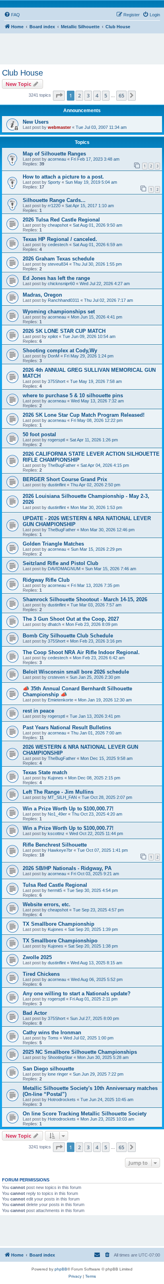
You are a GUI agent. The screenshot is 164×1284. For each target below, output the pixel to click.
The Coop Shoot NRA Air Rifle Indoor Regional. (81, 652)
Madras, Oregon (42, 295)
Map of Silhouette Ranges (54, 154)
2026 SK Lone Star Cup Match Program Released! (83, 415)
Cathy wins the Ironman (52, 1032)
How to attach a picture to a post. (63, 177)
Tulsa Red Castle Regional (55, 885)
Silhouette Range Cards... (54, 200)
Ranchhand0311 (63, 300)
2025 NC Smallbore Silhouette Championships (80, 1052)
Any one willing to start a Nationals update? (77, 994)
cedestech (58, 244)
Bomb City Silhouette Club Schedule (68, 636)
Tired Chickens (41, 974)
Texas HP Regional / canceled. (60, 239)
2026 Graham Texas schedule (58, 259)
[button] (59, 95)
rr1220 (54, 205)
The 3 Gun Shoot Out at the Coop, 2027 (71, 619)
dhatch (54, 624)
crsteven (56, 677)
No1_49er (57, 814)
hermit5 (55, 890)
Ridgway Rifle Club (46, 580)
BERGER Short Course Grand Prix (65, 479)
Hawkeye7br (60, 850)
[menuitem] (12, 14)
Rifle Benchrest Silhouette (55, 845)
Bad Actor (35, 1013)
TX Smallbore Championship (58, 924)
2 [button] (79, 95)
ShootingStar (60, 1057)
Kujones (55, 777)
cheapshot (58, 225)
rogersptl (56, 439)
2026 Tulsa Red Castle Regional (61, 220)
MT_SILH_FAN (62, 797)
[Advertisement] (84, 45)
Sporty (54, 182)
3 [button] (88, 95)
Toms (53, 1037)
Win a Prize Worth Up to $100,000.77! (68, 809)
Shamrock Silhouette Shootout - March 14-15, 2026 (85, 599)
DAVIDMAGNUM (64, 568)
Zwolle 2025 (37, 957)
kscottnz (56, 833)
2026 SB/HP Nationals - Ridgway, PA (67, 868)
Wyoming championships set (59, 312)
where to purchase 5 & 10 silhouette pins (73, 395)
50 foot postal (39, 434)
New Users (36, 122)
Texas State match (45, 772)
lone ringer (58, 1074)
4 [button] (97, 95)
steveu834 (58, 264)
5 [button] (105, 95)
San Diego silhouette (48, 1069)
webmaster (59, 127)
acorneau (57, 159)
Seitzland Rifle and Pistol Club (60, 563)
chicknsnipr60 (61, 283)
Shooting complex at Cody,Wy (60, 351)
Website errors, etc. (46, 904)
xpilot (53, 336)
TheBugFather (62, 465)
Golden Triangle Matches (53, 544)
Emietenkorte (60, 699)
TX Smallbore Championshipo (60, 941)
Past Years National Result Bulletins (67, 727)
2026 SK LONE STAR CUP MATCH (64, 331)
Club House (22, 72)
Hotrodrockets (62, 1099)
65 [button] (121, 95)
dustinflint (57, 484)
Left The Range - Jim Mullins (58, 792)
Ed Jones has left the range (56, 278)
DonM (53, 356)
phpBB (61, 1269)
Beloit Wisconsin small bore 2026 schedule (76, 672)
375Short (56, 381)
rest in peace (38, 711)
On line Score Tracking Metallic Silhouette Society (84, 1114)
